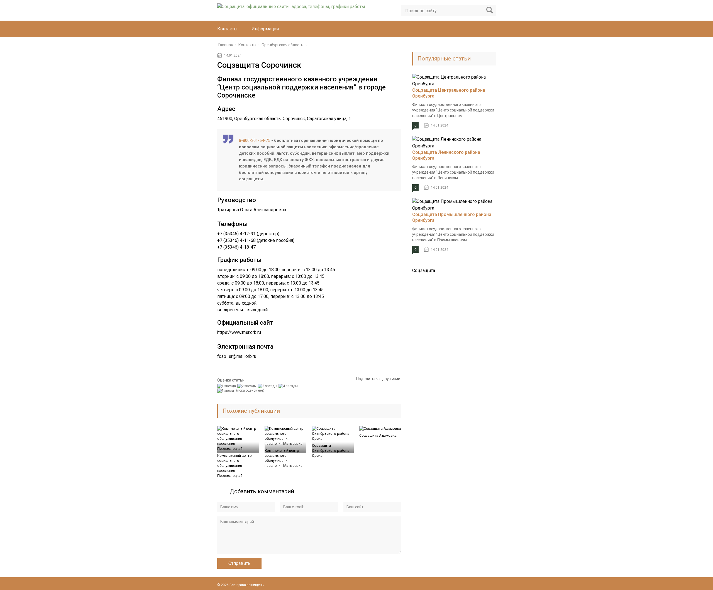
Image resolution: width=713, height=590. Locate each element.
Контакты (227, 28)
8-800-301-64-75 (254, 140)
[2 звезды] (247, 386)
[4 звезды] (289, 386)
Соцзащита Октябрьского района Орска (330, 450)
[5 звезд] (226, 391)
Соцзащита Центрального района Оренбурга (448, 93)
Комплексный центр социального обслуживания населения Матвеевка (283, 458)
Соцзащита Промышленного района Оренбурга (451, 217)
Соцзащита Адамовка (378, 435)
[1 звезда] (227, 386)
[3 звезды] (268, 386)
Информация (265, 28)
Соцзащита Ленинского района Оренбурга (446, 155)
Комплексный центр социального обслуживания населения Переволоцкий (234, 465)
